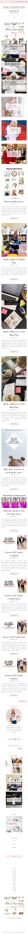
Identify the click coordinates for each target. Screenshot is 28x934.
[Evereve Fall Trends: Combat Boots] (14, 773)
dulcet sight (22, 932)
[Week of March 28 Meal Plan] (14, 790)
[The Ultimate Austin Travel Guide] (14, 807)
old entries (22, 701)
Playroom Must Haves (14, 201)
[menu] (2, 2)
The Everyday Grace (10, 932)
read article (14, 218)
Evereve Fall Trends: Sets (14, 637)
